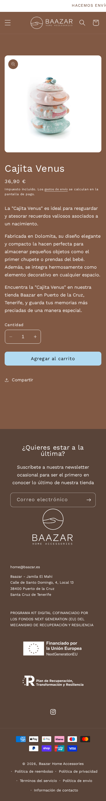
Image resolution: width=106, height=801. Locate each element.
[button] (8, 23)
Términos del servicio (38, 781)
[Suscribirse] (88, 500)
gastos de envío (56, 189)
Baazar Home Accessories (61, 764)
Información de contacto (56, 790)
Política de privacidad (78, 771)
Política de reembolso (34, 771)
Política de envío (77, 781)
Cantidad (14, 324)
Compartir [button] (22, 379)
